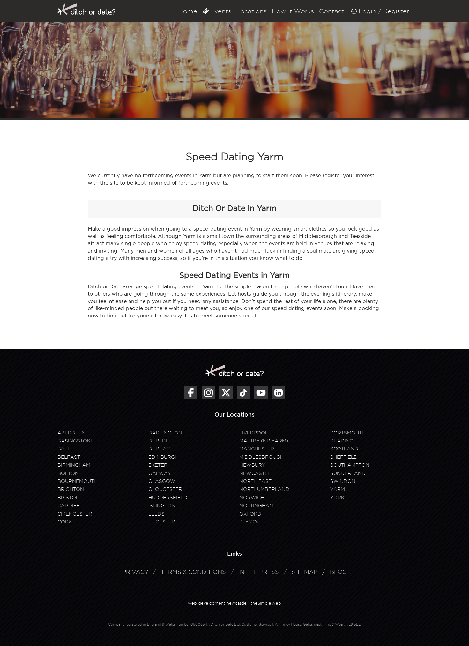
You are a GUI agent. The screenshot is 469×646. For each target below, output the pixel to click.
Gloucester (165, 489)
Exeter (158, 465)
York (337, 497)
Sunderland (348, 473)
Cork (64, 521)
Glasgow (161, 481)
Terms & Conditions (193, 572)
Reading (342, 440)
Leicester (161, 521)
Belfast (68, 457)
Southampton (349, 465)
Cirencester (74, 513)
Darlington (165, 432)
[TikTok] (243, 393)
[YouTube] (261, 393)
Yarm (337, 489)
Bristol (68, 497)
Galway (159, 473)
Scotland (344, 448)
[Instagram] (208, 393)
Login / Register (384, 11)
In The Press (258, 572)
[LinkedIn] (278, 393)
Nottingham (256, 505)
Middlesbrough (261, 457)
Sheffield (344, 457)
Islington (161, 505)
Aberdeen (71, 432)
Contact (331, 11)
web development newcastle (217, 603)
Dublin (157, 440)
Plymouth (253, 521)
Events (220, 11)
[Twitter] (226, 393)
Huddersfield (167, 497)
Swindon (342, 481)
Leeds (156, 513)
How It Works (293, 11)
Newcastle (255, 473)
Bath (64, 448)
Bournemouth (77, 481)
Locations (251, 11)
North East (255, 481)
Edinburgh (163, 457)
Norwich (251, 497)
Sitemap (304, 572)
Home (187, 11)
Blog (338, 572)
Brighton (70, 489)
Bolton (68, 473)
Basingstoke (75, 440)
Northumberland (264, 489)
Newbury (252, 465)
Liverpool (253, 432)
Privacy (135, 572)
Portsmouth (347, 432)
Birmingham (73, 465)
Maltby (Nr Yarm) (263, 440)
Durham (159, 448)
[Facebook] (191, 393)
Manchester (256, 448)
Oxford (250, 513)
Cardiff (68, 505)
